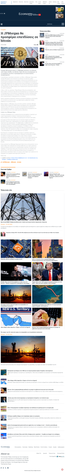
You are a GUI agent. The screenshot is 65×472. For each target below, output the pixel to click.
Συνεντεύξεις (44, 447)
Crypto (3, 30)
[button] (1, 24)
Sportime (26, 1)
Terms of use (52, 453)
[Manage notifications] (62, 470)
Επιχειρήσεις (18, 447)
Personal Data (60, 453)
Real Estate (37, 447)
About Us (38, 453)
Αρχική (45, 453)
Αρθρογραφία (61, 447)
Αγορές (55, 447)
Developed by (53, 456)
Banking (31, 447)
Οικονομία (24, 447)
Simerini (21, 1)
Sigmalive (15, 1)
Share (35, 44)
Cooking (54, 1)
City (36, 1)
